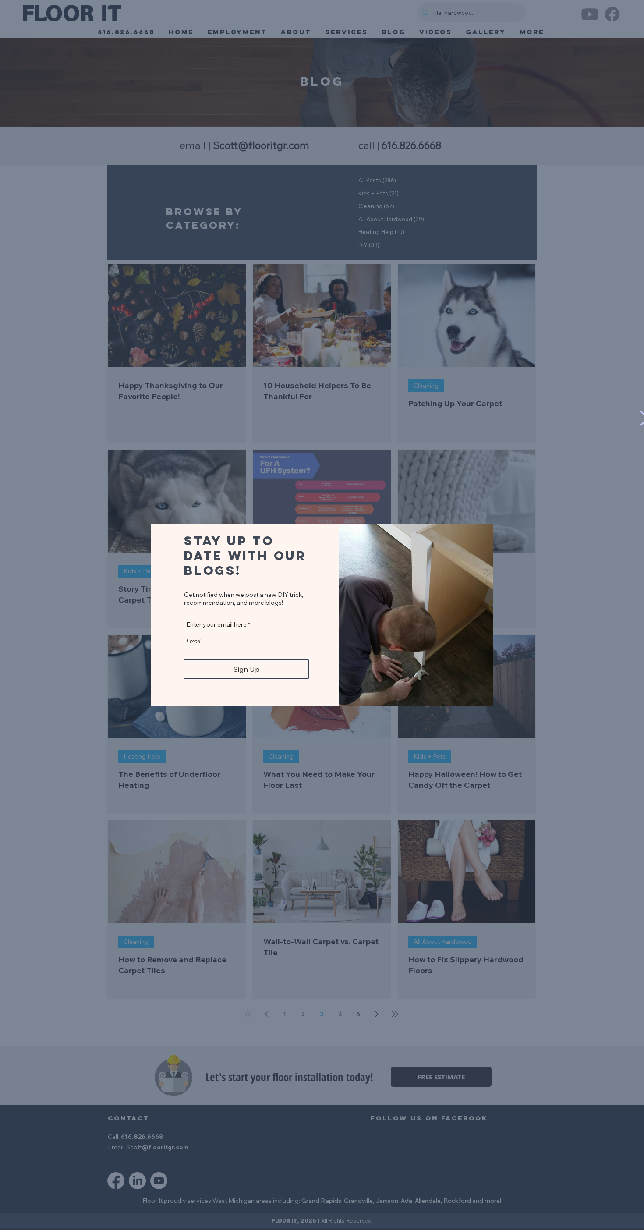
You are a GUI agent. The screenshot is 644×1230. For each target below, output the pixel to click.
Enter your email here (216, 624)
